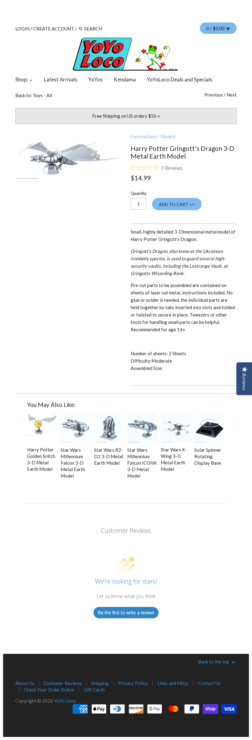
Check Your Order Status (49, 689)
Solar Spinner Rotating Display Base (207, 456)
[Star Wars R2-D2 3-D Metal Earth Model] (109, 427)
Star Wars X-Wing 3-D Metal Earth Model (174, 459)
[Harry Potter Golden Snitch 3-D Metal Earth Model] (42, 427)
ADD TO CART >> (177, 204)
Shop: (22, 80)
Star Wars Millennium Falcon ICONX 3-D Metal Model (142, 462)
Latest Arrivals (60, 80)
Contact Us (209, 683)
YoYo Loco (65, 700)
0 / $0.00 (216, 28)
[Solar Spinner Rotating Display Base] (209, 427)
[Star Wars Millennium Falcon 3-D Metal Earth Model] (76, 427)
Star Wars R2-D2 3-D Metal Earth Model (108, 456)
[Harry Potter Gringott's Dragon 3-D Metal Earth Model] (68, 156)
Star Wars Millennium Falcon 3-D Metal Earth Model (73, 462)
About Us (24, 683)
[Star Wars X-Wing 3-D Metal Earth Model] (176, 427)
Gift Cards (94, 689)
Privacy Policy (133, 683)
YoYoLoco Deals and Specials (179, 80)
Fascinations (144, 136)
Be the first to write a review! (126, 613)
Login (22, 28)
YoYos (96, 80)
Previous (213, 94)
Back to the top (214, 661)
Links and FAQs (172, 683)
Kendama (125, 80)
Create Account (53, 28)
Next (231, 94)
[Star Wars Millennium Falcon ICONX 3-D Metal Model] (142, 427)
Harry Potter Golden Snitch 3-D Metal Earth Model (41, 459)
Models (168, 136)
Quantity (139, 193)
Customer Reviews (63, 683)
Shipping (100, 683)
